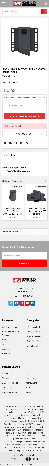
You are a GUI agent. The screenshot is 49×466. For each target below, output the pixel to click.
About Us (6, 349)
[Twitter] (21, 142)
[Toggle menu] (3, 3)
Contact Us (7, 339)
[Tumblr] (38, 303)
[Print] (15, 142)
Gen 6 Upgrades (33, 331)
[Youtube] (27, 303)
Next (45, 181)
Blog (4, 344)
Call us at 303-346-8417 (24, 296)
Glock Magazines (34, 336)
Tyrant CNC (7, 387)
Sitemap (6, 353)
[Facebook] (4, 142)
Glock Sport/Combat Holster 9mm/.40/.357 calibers (36, 211)
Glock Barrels (32, 346)
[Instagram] (32, 303)
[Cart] (45, 3)
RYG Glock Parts (34, 327)
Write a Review (9, 76)
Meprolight (30, 387)
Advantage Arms (9, 392)
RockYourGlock (9, 373)
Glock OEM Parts (34, 341)
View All (29, 392)
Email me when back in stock (24, 116)
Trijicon (5, 378)
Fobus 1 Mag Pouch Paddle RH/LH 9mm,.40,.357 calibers (12, 211)
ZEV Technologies (10, 382)
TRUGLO (29, 373)
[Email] (10, 142)
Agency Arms (31, 382)
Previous (41, 181)
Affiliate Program (9, 327)
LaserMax (30, 378)
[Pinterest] (26, 142)
